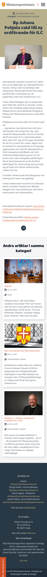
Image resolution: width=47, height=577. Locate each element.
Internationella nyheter (28, 16)
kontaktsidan (29, 507)
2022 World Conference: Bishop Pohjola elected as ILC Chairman (23, 209)
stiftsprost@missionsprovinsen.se (23, 496)
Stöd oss (31, 533)
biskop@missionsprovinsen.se (23, 490)
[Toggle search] (38, 4)
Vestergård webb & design (23, 574)
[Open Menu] (43, 5)
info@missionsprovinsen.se (23, 484)
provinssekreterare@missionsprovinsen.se (23, 502)
